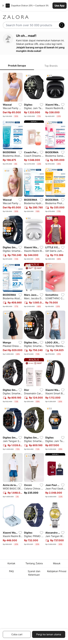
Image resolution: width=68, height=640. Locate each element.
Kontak (11, 563)
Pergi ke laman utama (48, 634)
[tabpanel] (34, 310)
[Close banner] (3, 5)
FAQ (11, 571)
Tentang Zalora (34, 563)
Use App (60, 5)
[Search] (62, 25)
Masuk (57, 563)
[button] (34, 5)
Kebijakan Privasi (56, 571)
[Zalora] (34, 17)
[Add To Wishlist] (20, 104)
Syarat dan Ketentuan (34, 573)
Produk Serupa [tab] (17, 65)
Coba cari (16, 634)
